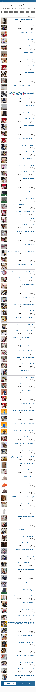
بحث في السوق (30, 16)
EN (1, 1)
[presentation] (1, 12)
